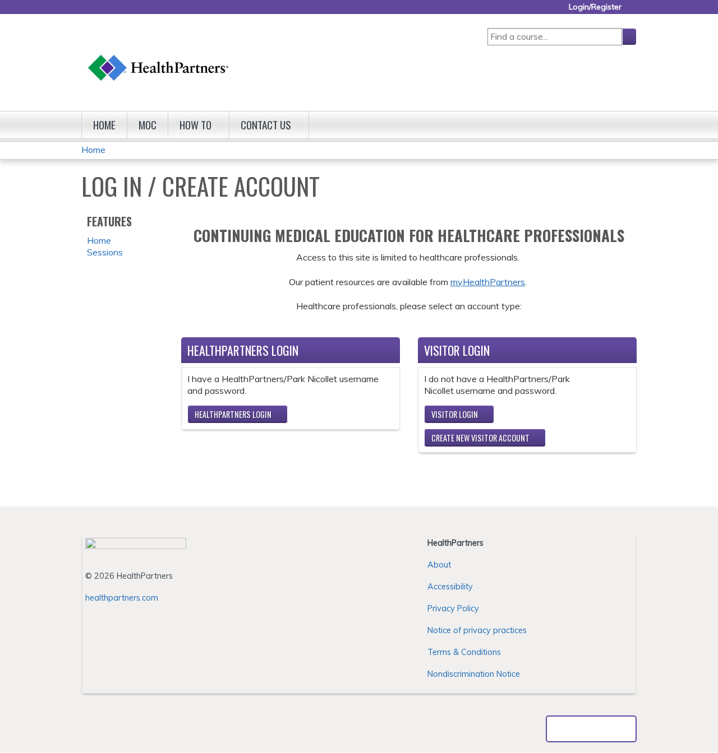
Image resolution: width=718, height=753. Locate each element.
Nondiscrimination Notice (473, 674)
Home (104, 125)
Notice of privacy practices (477, 630)
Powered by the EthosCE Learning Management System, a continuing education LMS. (591, 728)
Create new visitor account (480, 438)
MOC (148, 125)
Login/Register (595, 7)
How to (195, 125)
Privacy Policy (453, 608)
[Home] (158, 57)
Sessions (105, 252)
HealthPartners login (233, 414)
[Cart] (633, 11)
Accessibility (450, 587)
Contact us (266, 125)
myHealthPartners (487, 281)
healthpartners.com (121, 598)
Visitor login (454, 414)
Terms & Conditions (464, 652)
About (439, 565)
